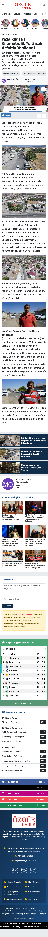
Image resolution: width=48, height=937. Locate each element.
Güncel (16, 14)
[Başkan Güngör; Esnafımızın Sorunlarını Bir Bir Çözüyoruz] (35, 556)
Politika (27, 14)
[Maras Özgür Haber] (23, 5)
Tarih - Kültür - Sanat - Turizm (14, 911)
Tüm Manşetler (34, 892)
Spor (36, 14)
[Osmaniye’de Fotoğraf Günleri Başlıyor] (12, 556)
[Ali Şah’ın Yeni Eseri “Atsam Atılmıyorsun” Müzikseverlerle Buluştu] (35, 507)
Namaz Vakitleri (13, 887)
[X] (17, 870)
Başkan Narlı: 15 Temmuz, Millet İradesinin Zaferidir (10, 517)
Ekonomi (32, 908)
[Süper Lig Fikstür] (45, 712)
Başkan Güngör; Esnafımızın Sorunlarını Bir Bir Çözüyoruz (35, 566)
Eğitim (35, 911)
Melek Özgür (22, 482)
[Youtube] (26, 870)
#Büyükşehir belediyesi (10, 73)
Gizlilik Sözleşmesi (31, 914)
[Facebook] (13, 870)
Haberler (5, 35)
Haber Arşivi (33, 899)
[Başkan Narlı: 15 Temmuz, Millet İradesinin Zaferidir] (12, 507)
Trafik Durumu (33, 887)
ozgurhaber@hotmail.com (25, 861)
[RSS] (35, 870)
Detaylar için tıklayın (24, 703)
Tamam (43, 927)
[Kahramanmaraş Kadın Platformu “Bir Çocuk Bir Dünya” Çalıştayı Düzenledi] (35, 532)
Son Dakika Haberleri (14, 899)
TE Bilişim (30, 918)
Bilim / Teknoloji (17, 914)
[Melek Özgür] (8, 484)
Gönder (7, 606)
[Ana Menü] (3, 5)
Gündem (6, 14)
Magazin (5, 914)
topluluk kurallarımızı (24, 614)
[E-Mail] (18, 487)
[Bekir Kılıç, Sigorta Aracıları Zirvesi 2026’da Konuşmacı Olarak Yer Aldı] (12, 532)
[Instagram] (22, 870)
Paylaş (7, 115)
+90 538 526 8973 (25, 856)
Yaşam (41, 911)
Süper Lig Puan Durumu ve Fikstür (11, 893)
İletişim (43, 914)
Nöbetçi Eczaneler (14, 882)
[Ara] (44, 5)
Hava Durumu (33, 882)
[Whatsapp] (31, 870)
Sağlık (29, 911)
